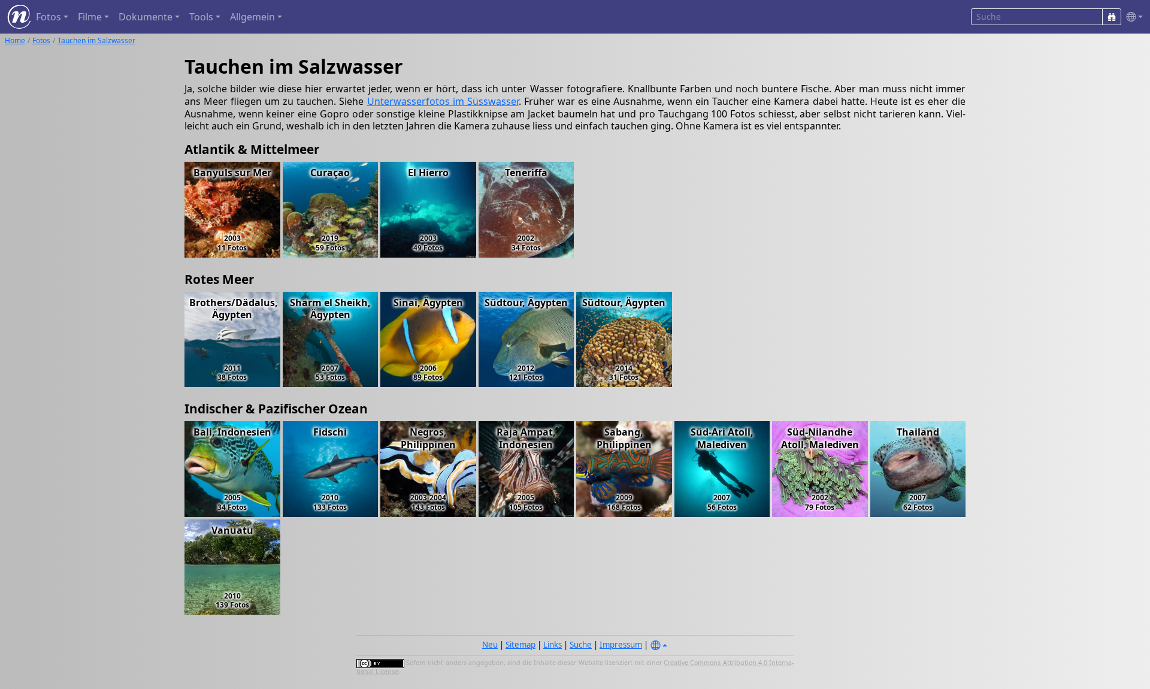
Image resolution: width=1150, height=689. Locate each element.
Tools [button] (201, 16)
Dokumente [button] (145, 16)
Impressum (621, 644)
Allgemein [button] (252, 16)
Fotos (41, 40)
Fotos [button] (48, 16)
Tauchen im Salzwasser (96, 40)
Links (552, 644)
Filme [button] (90, 16)
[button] (1132, 17)
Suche (581, 644)
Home (15, 40)
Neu (490, 644)
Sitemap (520, 644)
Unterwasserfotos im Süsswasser (443, 101)
